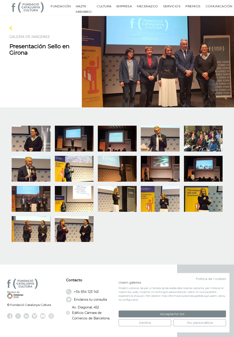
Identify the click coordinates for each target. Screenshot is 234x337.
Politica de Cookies (211, 279)
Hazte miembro (84, 8)
